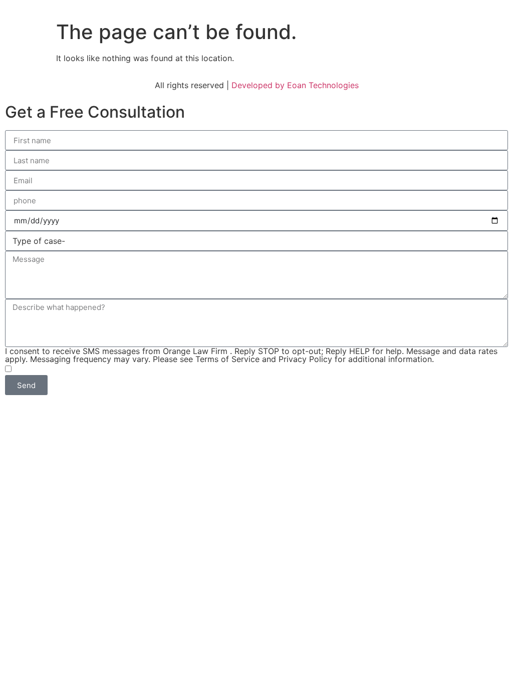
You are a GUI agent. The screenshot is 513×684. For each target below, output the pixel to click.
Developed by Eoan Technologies (295, 85)
